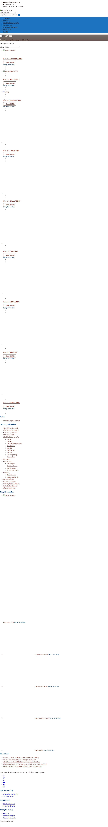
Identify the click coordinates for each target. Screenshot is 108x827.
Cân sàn (9, 448)
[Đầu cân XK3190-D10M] (19, 395)
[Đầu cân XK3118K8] (19, 344)
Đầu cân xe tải (11, 475)
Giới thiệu (6, 813)
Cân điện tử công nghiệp (11, 23)
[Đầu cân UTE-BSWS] (19, 243)
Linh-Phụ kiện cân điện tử (11, 484)
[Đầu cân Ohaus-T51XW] (19, 193)
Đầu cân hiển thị (8, 479)
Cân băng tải (11, 464)
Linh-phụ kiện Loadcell (10, 486)
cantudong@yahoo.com (12, 2)
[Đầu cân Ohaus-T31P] (19, 142)
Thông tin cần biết (9, 806)
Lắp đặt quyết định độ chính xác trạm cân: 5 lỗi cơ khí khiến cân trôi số (25, 764)
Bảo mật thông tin (9, 816)
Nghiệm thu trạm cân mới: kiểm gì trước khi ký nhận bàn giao (22, 766)
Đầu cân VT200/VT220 (11, 302)
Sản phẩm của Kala (9, 488)
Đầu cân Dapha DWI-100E (12, 59)
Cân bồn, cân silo (12, 466)
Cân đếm (9, 441)
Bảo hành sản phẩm (9, 818)
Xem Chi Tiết (10, 62)
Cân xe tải (6, 21)
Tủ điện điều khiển (12, 470)
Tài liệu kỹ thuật (8, 796)
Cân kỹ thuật (11, 446)
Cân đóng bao (7, 25)
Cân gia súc (6, 459)
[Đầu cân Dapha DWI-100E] (9, 50)
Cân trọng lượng (12, 455)
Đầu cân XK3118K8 (10, 352)
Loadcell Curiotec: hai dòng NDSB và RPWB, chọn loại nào (21, 757)
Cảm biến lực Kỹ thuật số (11, 430)
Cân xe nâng (11, 457)
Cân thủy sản (11, 450)
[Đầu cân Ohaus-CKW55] (6, 92)
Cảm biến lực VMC (9, 435)
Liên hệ (5, 32)
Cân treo (9, 452)
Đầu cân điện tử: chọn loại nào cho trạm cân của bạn (19, 760)
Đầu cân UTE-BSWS (10, 251)
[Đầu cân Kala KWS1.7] (10, 71)
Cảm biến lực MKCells (10, 432)
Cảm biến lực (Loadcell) (10, 428)
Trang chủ (6, 18)
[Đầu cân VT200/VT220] (19, 294)
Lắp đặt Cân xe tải (9, 804)
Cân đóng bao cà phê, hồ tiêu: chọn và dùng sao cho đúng (21, 762)
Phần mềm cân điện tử (10, 27)
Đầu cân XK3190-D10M (11, 403)
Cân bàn (9, 439)
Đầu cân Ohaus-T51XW (11, 201)
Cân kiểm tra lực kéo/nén (14, 444)
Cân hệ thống (7, 461)
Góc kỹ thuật (7, 29)
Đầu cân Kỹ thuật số (9, 481)
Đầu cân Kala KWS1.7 (11, 79)
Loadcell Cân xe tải (12, 477)
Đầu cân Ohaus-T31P (11, 151)
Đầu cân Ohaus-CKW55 (12, 100)
